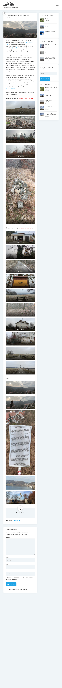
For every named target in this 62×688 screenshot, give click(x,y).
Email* (7, 564)
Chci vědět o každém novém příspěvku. (17, 589)
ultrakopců (17, 50)
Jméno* (7, 557)
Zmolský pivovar (10, 88)
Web (7, 571)
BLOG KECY (17, 520)
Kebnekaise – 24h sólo (50, 31)
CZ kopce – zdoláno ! (50, 50)
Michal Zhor (20, 513)
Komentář (8, 537)
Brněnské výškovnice (15, 48)
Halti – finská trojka (49, 25)
